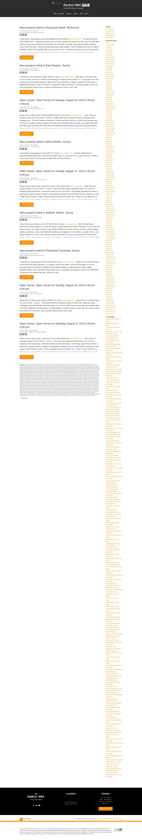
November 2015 (110, 233)
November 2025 (110, 61)
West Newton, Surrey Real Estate (32, 146)
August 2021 (109, 135)
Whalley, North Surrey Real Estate (84, 393)
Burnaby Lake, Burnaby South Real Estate (47, 367)
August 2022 (109, 110)
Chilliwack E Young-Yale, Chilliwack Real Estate (80, 370)
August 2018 (109, 179)
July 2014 (109, 267)
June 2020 (109, 154)
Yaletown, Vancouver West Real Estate (87, 395)
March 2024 (109, 89)
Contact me (106, 808)
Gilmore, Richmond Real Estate (69, 376)
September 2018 (111, 177)
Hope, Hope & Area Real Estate (35, 379)
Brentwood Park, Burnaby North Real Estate (47, 365)
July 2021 (109, 137)
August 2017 (109, 194)
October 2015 (110, 236)
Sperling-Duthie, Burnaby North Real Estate (68, 389)
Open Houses (110, 33)
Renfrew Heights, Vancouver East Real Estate (70, 385)
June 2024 (109, 82)
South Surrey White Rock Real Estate (32, 389)
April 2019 (109, 168)
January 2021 (110, 150)
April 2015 (109, 248)
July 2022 (109, 112)
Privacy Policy (99, 818)
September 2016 (111, 215)
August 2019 (109, 160)
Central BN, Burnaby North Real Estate (88, 368)
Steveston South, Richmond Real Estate (86, 389)
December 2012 (110, 305)
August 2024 (109, 78)
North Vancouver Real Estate (33, 384)
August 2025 (109, 66)
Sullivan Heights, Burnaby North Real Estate (41, 391)
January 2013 (110, 303)
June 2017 (109, 198)
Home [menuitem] (55, 13)
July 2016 (109, 219)
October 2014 (110, 261)
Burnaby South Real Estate (73, 367)
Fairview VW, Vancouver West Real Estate (44, 375)
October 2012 (110, 309)
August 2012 (109, 313)
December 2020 (110, 152)
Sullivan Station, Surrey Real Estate (33, 217)
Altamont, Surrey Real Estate (44, 364)
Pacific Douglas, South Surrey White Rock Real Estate (50, 384)
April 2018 (109, 183)
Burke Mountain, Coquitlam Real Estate (31, 367)
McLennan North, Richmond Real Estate (34, 32)
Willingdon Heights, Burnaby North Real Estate (53, 395)
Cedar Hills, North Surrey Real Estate (33, 293)
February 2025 (110, 74)
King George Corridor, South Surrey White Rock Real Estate (72, 379)
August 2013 (109, 288)
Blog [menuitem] (81, 13)
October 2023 (110, 91)
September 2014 (111, 263)
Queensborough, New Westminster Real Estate (35, 179)
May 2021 (109, 141)
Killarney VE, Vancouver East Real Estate (50, 379)
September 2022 (111, 108)
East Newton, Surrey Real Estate (32, 70)
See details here (76, 39)
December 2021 (110, 126)
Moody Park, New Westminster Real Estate (44, 382)
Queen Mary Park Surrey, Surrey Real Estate (32, 385)
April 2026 (109, 53)
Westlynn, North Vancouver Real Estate (68, 393)
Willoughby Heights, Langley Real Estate (71, 395)
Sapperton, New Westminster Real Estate (54, 386)
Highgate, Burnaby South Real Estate (85, 378)
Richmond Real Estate (24, 386)
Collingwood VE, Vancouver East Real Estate (68, 371)
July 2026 (109, 47)
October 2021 (110, 131)
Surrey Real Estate (95, 391)
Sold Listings (109, 37)
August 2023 (109, 95)
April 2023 (109, 99)
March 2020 (109, 158)
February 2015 (110, 252)
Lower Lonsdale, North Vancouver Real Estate (43, 381)
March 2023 (109, 101)
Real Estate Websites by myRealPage (113, 818)
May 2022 (109, 116)
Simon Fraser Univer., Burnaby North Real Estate (77, 388)
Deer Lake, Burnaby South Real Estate (87, 372)
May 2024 (109, 84)
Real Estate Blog (111, 35)
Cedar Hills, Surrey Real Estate (55, 368)
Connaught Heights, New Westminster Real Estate (87, 371)
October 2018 (110, 175)
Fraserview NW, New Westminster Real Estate (34, 376)
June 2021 (109, 139)
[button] (33, 805)
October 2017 (110, 189)
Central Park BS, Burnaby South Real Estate (42, 370)
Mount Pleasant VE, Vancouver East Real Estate (63, 382)
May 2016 (109, 223)
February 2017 (110, 206)
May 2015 (109, 246)
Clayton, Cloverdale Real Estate (35, 371)
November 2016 (110, 210)
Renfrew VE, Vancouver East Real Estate (88, 385)
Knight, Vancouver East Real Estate (91, 379)
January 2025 (110, 76)
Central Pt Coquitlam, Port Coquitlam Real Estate (61, 370)
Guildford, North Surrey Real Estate (52, 378)
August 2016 (109, 217)
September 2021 (111, 133)
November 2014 (110, 259)
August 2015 (109, 240)
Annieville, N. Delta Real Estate (57, 364)
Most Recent (109, 42)
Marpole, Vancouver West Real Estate (75, 381)
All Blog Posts (110, 29)
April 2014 (109, 273)
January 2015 (110, 254)
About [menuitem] (86, 13)
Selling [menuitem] (75, 13)
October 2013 (110, 284)
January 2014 (110, 280)
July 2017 (109, 196)
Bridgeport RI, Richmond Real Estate (63, 365)
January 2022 (110, 124)
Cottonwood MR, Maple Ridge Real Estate (69, 372)
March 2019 (109, 171)
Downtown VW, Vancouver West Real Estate (59, 374)
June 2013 (109, 292)
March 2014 (109, 275)
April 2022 (109, 118)
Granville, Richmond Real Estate (38, 378)
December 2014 (110, 257)
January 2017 (110, 208)
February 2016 (110, 229)
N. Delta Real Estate (78, 382)
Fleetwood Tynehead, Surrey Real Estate (34, 255)
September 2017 (111, 191)
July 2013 (109, 290)
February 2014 (110, 278)
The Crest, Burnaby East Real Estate (41, 392)
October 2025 (110, 63)
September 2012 (111, 311)
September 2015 (111, 238)
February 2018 (110, 187)
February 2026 (110, 57)
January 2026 (110, 59)
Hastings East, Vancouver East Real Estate (69, 378)
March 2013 (109, 299)
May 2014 (109, 271)
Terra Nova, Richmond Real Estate (27, 392)
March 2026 (109, 55)
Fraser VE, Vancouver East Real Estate (33, 108)
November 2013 (110, 282)
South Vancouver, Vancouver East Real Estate (50, 389)
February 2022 (110, 122)
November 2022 (110, 105)
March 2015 (109, 250)
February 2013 (110, 301)
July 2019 (109, 162)
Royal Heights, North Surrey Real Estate (37, 386)
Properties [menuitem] (61, 13)
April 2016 (109, 225)
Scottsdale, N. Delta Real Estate (91, 386)
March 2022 (109, 120)
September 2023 (111, 93)
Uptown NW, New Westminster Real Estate (58, 392)
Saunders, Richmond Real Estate (78, 386)
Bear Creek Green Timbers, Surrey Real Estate (73, 364)
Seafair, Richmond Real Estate (26, 388)
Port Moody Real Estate (82, 384)
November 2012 (110, 307)
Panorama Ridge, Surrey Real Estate (69, 384)
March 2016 (109, 227)
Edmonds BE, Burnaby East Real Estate (28, 375)
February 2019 (110, 173)
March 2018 (109, 185)
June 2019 (109, 164)
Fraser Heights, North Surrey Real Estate (79, 375)
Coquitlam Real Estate (40, 372)
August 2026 (109, 45)
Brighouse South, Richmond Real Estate (79, 365)
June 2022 (109, 114)
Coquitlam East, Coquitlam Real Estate (27, 372)
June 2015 (109, 244)
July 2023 (109, 97)
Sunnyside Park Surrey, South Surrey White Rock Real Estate (77, 391)
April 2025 (109, 70)
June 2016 (109, 221)
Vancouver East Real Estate (73, 392)
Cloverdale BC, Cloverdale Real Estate (50, 371)
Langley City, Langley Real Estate (26, 381)
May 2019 (109, 166)
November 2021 (110, 129)
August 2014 (109, 265)
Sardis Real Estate (67, 386)
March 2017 (109, 204)
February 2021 (110, 147)
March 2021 (109, 145)
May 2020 (109, 156)
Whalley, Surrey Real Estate (114, 760)
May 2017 (109, 200)
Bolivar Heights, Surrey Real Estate (30, 365)
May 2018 (109, 181)
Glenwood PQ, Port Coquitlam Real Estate (84, 376)
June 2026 (109, 49)
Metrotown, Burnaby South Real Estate (27, 382)
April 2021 (109, 143)
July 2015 (109, 242)
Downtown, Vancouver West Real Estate (76, 374)
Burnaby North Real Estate (62, 367)
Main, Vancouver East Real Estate (60, 381)
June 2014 (109, 269)
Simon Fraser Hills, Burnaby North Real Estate (57, 388)
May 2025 (109, 68)
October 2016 (110, 212)
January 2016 (110, 231)
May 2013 (109, 294)
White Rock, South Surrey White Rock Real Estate (33, 395)
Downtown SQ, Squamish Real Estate (41, 374)
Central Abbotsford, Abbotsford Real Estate (71, 368)
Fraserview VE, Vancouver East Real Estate (53, 376)
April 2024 (109, 87)
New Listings (109, 31)
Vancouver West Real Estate (85, 392)
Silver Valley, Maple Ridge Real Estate (40, 388)
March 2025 (109, 72)
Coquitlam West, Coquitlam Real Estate (53, 372)
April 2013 (109, 296)
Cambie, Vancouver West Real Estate (87, 367)
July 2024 (109, 80)
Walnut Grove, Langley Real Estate (39, 393)
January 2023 (110, 103)
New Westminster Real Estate (89, 382)
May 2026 (109, 51)
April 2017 (109, 202)
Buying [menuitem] (69, 13)
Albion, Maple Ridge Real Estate (31, 364)
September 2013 (111, 286)
